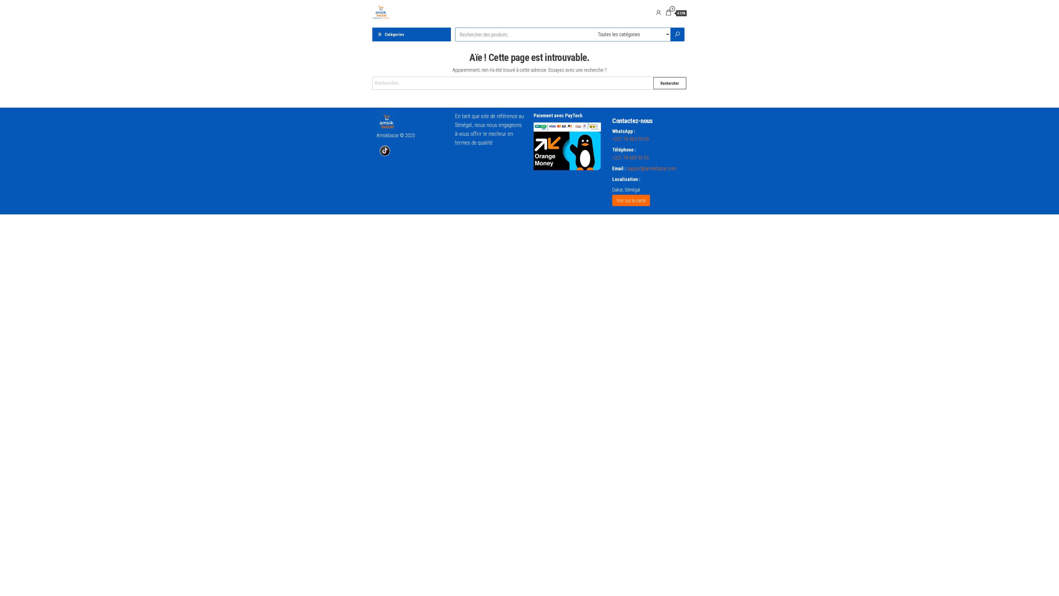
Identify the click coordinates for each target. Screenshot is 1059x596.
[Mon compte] (658, 13)
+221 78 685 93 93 (630, 158)
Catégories (394, 34)
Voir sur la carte (631, 200)
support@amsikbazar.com (651, 168)
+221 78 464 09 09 (630, 139)
